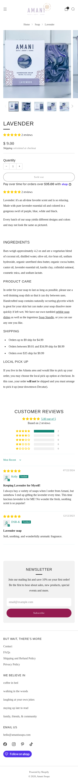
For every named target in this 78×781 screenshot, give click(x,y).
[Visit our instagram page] (13, 744)
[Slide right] (71, 106)
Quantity (9, 160)
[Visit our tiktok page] (31, 744)
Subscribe (39, 613)
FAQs (6, 652)
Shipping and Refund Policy (19, 658)
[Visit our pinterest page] (22, 744)
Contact (7, 646)
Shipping (7, 148)
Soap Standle (46, 317)
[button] (12, 134)
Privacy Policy (11, 664)
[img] (12, 471)
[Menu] (5, 9)
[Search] (73, 9)
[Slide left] (6, 106)
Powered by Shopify (39, 772)
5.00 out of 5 (48, 418)
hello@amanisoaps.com (16, 734)
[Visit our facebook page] (5, 744)
